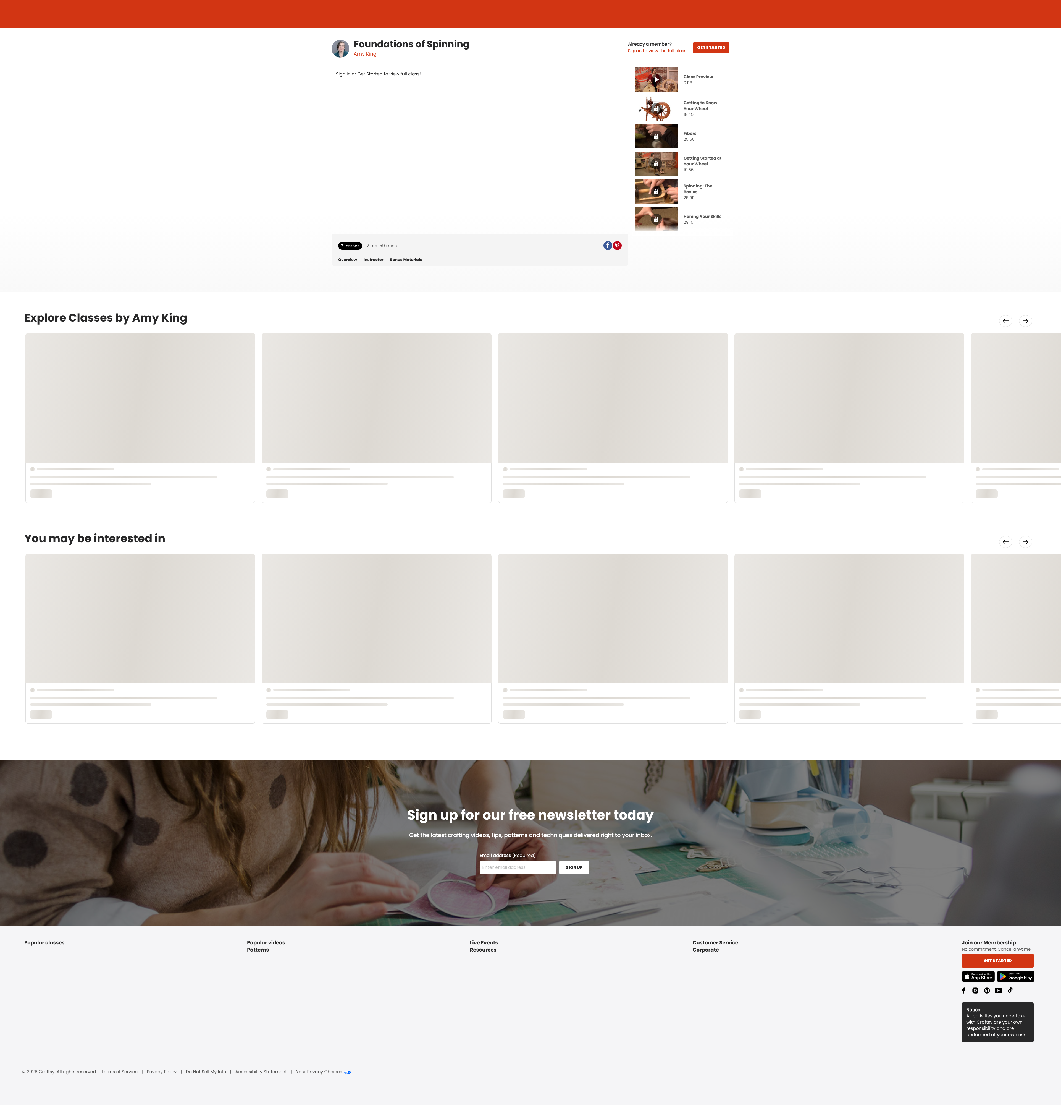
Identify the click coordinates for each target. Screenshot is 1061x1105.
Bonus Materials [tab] (406, 259)
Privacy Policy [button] (162, 1072)
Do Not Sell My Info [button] (206, 1072)
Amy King (365, 54)
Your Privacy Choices (319, 1072)
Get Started (371, 74)
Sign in (344, 74)
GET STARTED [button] (711, 47)
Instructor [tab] (374, 259)
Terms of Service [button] (119, 1072)
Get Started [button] (998, 960)
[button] (657, 47)
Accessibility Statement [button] (261, 1072)
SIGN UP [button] (574, 867)
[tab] (682, 80)
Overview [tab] (347, 259)
